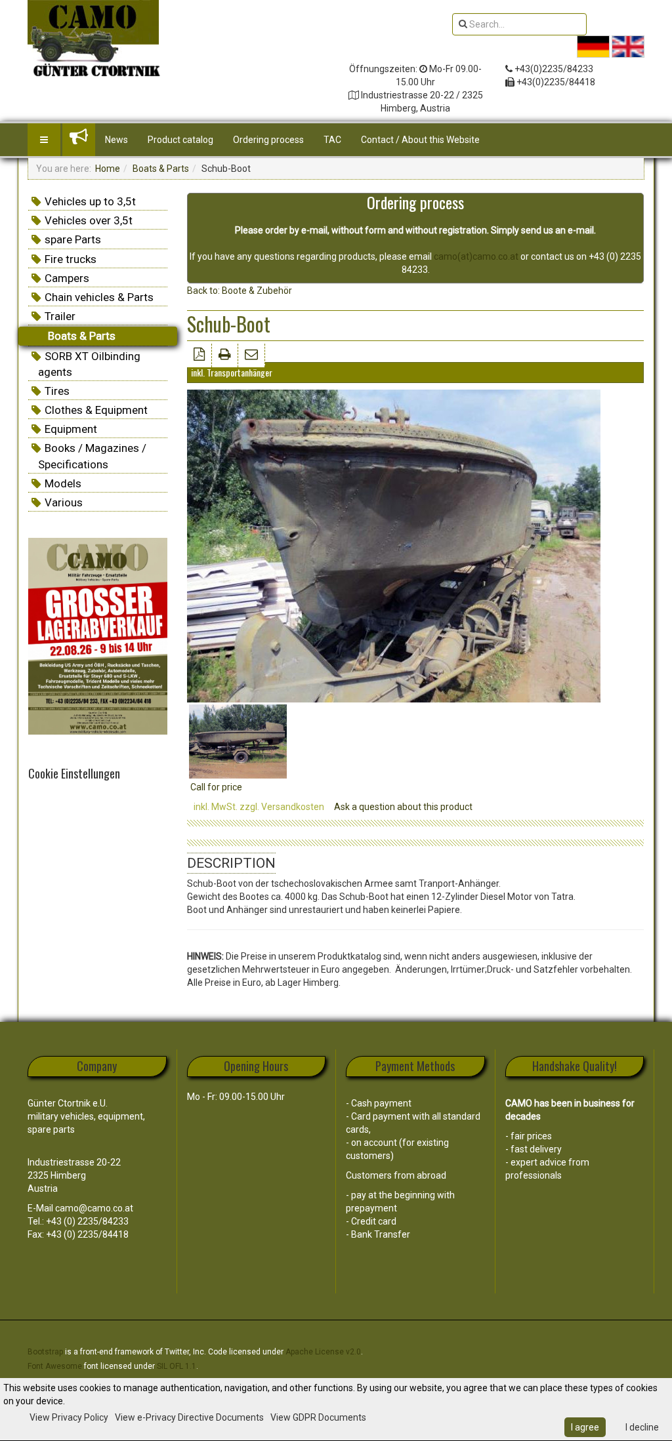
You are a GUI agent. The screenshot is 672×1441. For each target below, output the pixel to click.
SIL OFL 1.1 (176, 1366)
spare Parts (73, 239)
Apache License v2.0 (323, 1351)
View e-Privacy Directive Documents (189, 1417)
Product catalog (180, 139)
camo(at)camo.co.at (476, 256)
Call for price (216, 787)
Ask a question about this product (403, 807)
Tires (57, 390)
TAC (332, 139)
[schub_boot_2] (238, 740)
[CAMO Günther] (93, 31)
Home (107, 168)
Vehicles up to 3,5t (90, 201)
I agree (585, 1427)
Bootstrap (45, 1351)
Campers (67, 278)
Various (64, 502)
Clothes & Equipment (96, 409)
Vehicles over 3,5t (89, 220)
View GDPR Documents (318, 1417)
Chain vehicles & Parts (99, 297)
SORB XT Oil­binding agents (89, 364)
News (116, 139)
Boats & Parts (161, 168)
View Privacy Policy (69, 1417)
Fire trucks (70, 259)
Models (63, 483)
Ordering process (268, 139)
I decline (642, 1427)
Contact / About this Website (420, 139)
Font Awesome (55, 1366)
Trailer (60, 316)
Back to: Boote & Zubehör (239, 290)
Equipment (71, 429)
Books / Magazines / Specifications (92, 455)
